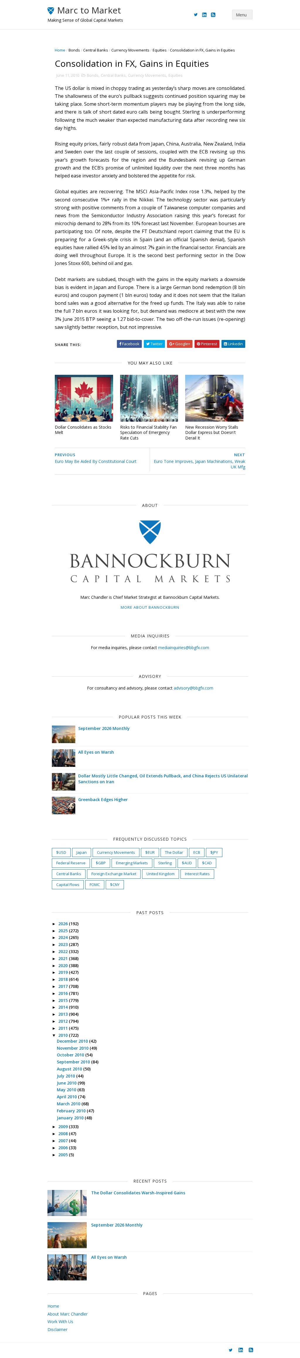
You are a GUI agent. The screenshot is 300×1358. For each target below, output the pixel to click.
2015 (63, 1000)
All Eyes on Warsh (96, 752)
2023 (63, 944)
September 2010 (74, 1062)
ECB (196, 852)
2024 (63, 937)
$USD (61, 852)
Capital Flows (67, 884)
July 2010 (66, 1076)
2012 (63, 1021)
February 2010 (72, 1111)
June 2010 (67, 1083)
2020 (63, 965)
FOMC (95, 884)
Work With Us (60, 1321)
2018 (63, 979)
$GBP (101, 863)
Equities (160, 50)
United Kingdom (160, 873)
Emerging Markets (132, 863)
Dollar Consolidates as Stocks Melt (83, 429)
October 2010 (71, 1055)
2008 (63, 1133)
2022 (63, 951)
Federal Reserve (71, 863)
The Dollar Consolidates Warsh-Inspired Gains (138, 1192)
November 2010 (73, 1048)
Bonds (74, 50)
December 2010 (73, 1041)
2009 (63, 1126)
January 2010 (71, 1118)
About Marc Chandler (67, 1314)
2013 (63, 1014)
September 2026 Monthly (104, 728)
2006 (63, 1147)
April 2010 (67, 1096)
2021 (63, 958)
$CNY (115, 884)
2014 (63, 1007)
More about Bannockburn (150, 607)
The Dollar (174, 852)
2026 (63, 923)
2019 (63, 972)
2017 (63, 986)
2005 (63, 1154)
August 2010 (70, 1069)
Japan (81, 852)
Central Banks (95, 50)
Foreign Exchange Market (113, 873)
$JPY (214, 852)
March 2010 (69, 1103)
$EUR (150, 852)
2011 (63, 1028)
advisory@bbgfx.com (193, 688)
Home (60, 50)
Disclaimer (57, 1329)
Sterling (165, 863)
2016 (63, 993)
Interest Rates (197, 873)
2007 (63, 1140)
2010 (63, 1035)
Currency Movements (130, 50)
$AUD (187, 863)
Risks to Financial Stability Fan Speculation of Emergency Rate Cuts (148, 432)
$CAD (207, 863)
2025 (63, 930)
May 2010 (67, 1089)
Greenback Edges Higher (103, 799)
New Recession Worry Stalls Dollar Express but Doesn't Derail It (211, 432)
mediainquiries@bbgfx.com (183, 647)
